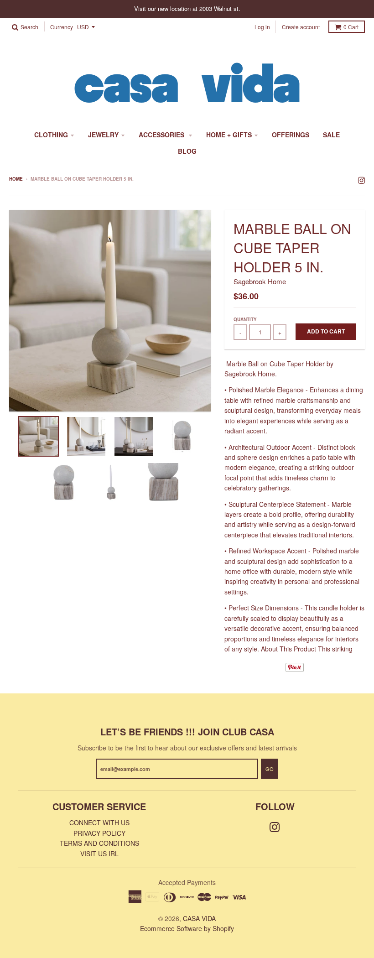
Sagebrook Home (260, 281)
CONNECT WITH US (99, 822)
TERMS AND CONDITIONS (99, 843)
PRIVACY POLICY (99, 833)
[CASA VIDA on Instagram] (361, 179)
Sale (331, 134)
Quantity (245, 319)
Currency (61, 27)
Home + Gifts (229, 134)
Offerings (290, 134)
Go (269, 768)
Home (16, 179)
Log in (262, 27)
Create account (301, 27)
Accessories (162, 134)
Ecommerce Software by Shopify (187, 928)
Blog (187, 151)
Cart (350, 27)
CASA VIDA (199, 918)
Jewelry (103, 134)
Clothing (51, 134)
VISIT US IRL (99, 853)
